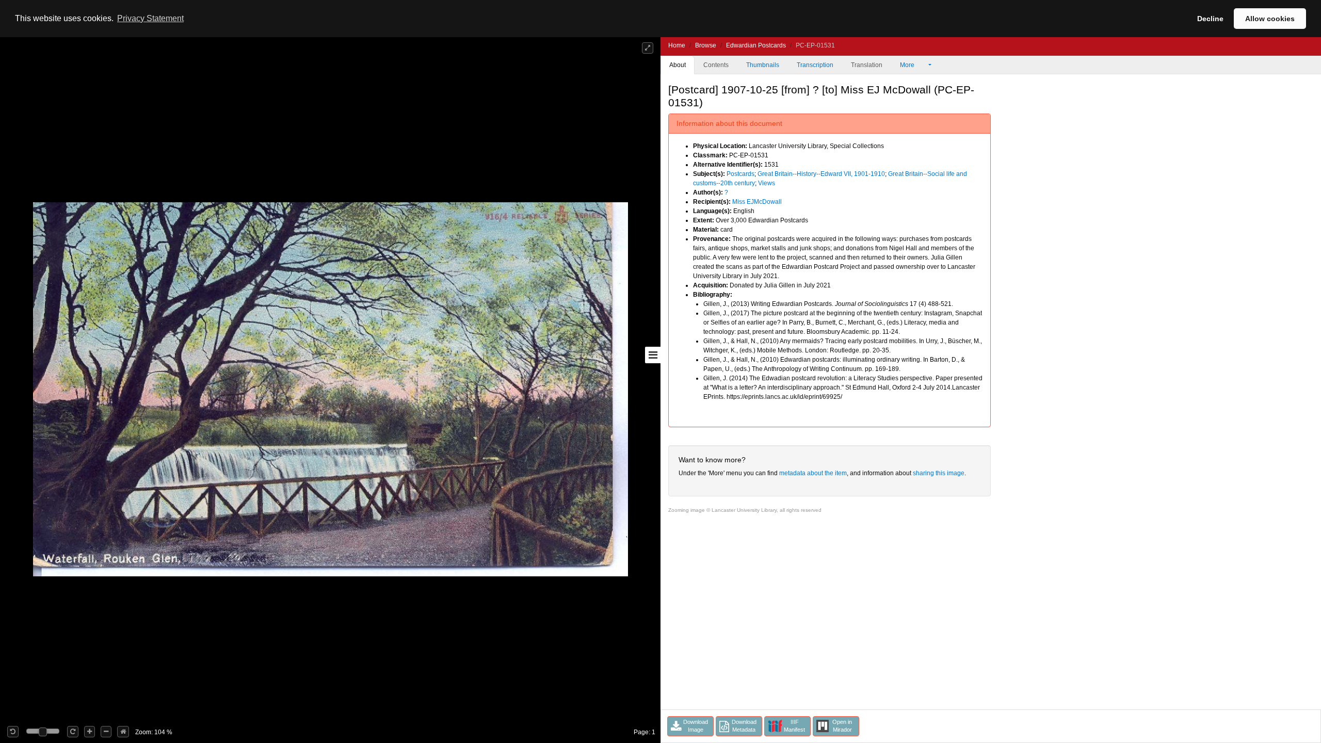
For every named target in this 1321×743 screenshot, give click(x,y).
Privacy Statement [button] (150, 18)
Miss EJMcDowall (757, 201)
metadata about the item (813, 473)
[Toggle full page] (647, 48)
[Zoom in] (89, 731)
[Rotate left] (13, 731)
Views (766, 183)
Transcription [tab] (815, 65)
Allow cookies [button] (1270, 18)
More (908, 65)
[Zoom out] (106, 731)
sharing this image (938, 473)
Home (676, 45)
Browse (705, 45)
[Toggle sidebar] (652, 355)
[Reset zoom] (123, 731)
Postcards (740, 173)
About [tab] (677, 65)
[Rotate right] (72, 731)
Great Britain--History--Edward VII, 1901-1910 (821, 173)
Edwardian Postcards (756, 45)
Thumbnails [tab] (762, 65)
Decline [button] (1210, 18)
